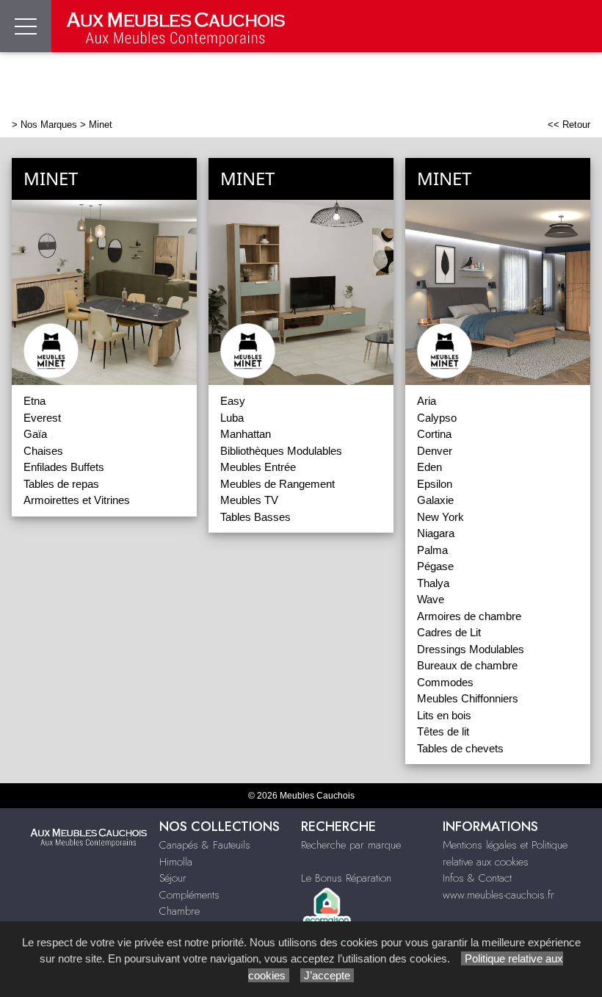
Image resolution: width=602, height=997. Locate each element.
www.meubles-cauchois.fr (498, 895)
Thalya (433, 583)
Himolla (175, 862)
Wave (430, 599)
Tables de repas (61, 484)
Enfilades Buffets (63, 467)
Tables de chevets (460, 748)
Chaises (43, 450)
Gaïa (35, 434)
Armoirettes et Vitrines (76, 500)
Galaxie (435, 500)
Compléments (189, 895)
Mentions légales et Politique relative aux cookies (505, 853)
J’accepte (327, 975)
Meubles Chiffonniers (467, 698)
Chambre (179, 911)
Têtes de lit (443, 731)
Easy (232, 401)
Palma (432, 550)
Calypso (437, 417)
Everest (42, 417)
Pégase (435, 566)
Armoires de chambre (469, 616)
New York (440, 517)
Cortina (434, 434)
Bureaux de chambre (467, 665)
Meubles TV (249, 500)
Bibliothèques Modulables (281, 450)
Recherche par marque (351, 845)
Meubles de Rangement (277, 484)
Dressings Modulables (470, 649)
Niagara (435, 533)
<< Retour (569, 124)
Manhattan (245, 434)
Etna (34, 401)
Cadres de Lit (449, 632)
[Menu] (25, 26)
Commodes (445, 682)
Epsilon (434, 484)
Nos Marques (49, 124)
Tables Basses (255, 517)
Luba (232, 417)
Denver (434, 450)
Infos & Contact (477, 878)
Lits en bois (444, 715)
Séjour (172, 878)
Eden (429, 467)
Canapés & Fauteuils (204, 845)
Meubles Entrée (258, 467)
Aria (426, 401)
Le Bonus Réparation (346, 878)
